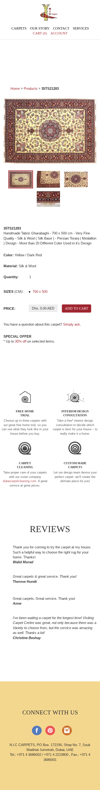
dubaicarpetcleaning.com (19, 481)
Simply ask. (72, 324)
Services (81, 28)
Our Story (40, 28)
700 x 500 (39, 291)
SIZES (13, 291)
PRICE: (9, 308)
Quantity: (11, 277)
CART (40, 33)
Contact (61, 28)
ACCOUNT (58, 33)
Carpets (19, 28)
